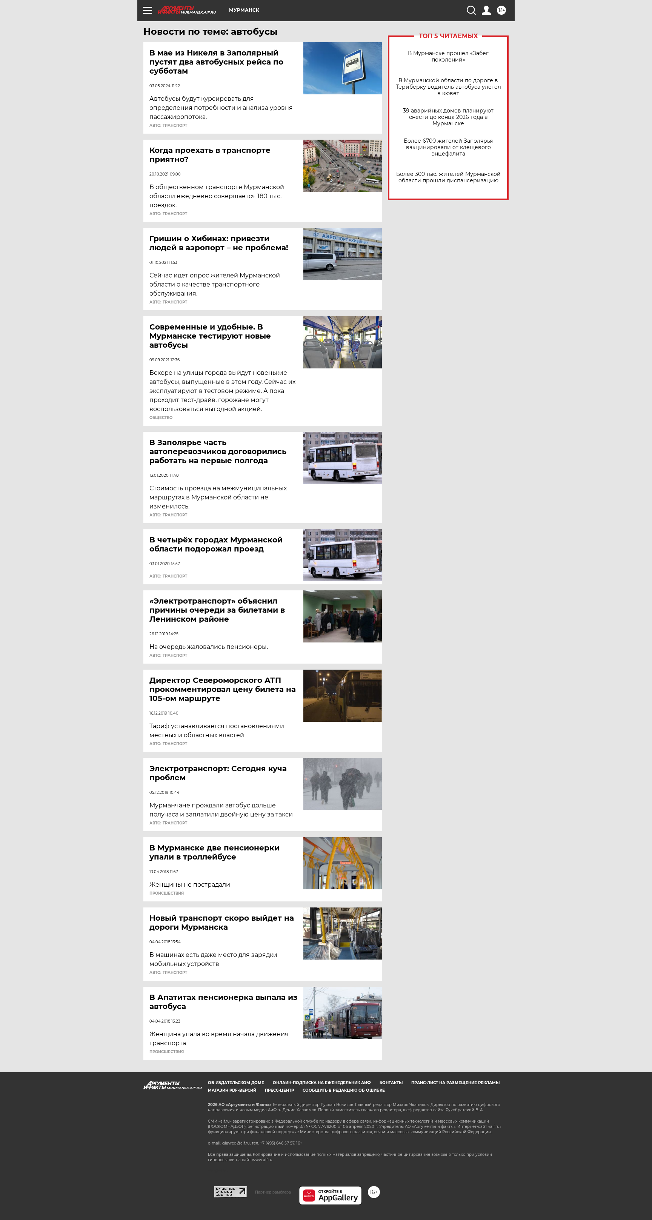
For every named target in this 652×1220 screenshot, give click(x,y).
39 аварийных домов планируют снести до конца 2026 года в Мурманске (448, 117)
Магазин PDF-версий (232, 1090)
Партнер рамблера (273, 1192)
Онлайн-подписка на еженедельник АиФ (322, 1082)
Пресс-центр (279, 1090)
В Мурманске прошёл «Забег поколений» (448, 56)
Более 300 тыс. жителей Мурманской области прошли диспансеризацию (448, 177)
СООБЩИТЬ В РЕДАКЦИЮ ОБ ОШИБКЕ (344, 1090)
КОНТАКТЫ (391, 1082)
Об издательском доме (236, 1082)
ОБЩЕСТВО (160, 418)
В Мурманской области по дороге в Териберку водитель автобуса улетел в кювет (448, 87)
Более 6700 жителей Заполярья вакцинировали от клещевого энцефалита (448, 147)
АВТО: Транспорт (168, 126)
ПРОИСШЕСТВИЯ (166, 893)
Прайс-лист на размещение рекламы (455, 1082)
